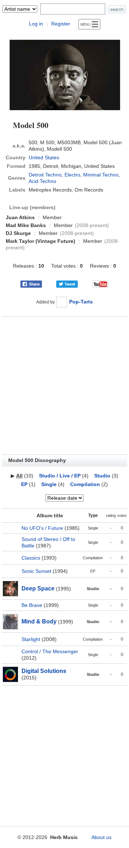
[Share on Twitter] (67, 284)
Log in (36, 24)
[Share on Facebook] (31, 284)
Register (60, 24)
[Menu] (89, 24)
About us (101, 837)
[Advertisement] (64, 385)
